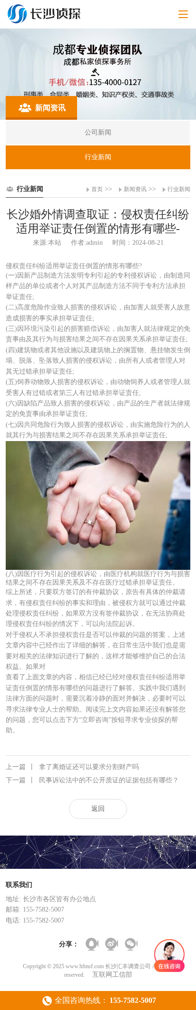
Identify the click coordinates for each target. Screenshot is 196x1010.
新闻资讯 (135, 189)
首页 (97, 189)
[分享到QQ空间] (92, 944)
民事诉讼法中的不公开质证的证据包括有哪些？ (92, 780)
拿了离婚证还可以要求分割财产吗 (72, 766)
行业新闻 (178, 189)
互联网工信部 (112, 974)
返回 (98, 808)
